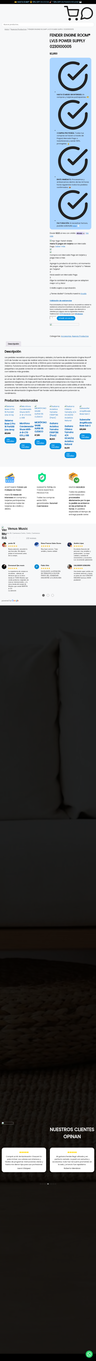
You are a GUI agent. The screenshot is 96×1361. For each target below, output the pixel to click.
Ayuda (83, 293)
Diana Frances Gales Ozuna (51, 543)
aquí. (75, 226)
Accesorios (66, 336)
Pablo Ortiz (45, 565)
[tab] (40, 1184)
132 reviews (31, 538)
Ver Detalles (10, 440)
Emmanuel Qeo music (16, 565)
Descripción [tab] (13, 344)
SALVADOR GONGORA (82, 565)
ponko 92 (11, 543)
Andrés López (79, 543)
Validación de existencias (61, 300)
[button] (89, 1354)
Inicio (7, 29)
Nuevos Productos (18, 29)
